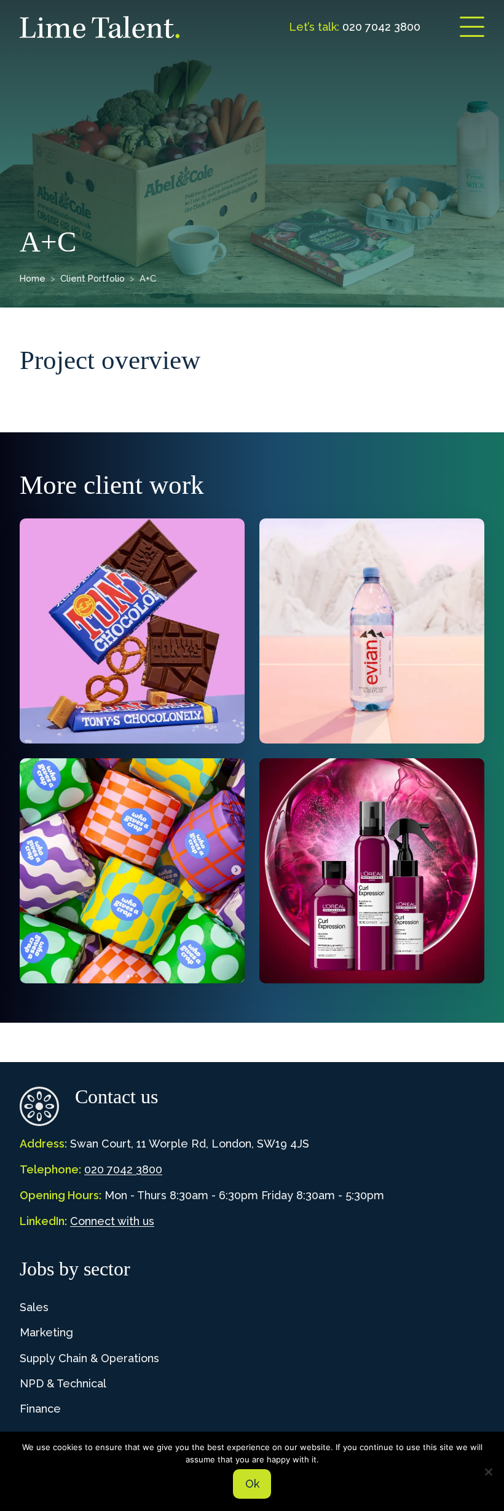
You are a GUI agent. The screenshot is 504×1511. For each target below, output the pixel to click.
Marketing (46, 1332)
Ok (252, 1483)
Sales (34, 1307)
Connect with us (112, 1221)
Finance (40, 1408)
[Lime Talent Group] (99, 27)
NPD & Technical (63, 1383)
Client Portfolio (92, 278)
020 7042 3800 (123, 1169)
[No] (488, 1471)
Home (32, 278)
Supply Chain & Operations (89, 1358)
